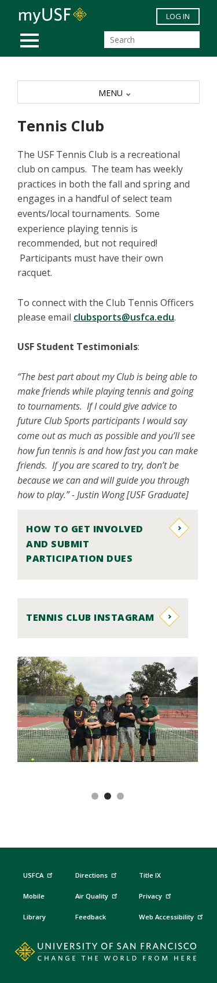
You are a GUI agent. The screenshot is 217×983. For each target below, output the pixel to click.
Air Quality (91, 896)
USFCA (33, 875)
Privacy (150, 896)
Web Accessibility (166, 916)
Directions (91, 875)
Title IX (150, 875)
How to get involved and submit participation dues (85, 543)
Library (34, 916)
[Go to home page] (108, 954)
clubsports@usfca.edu (123, 317)
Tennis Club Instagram (90, 617)
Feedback (90, 916)
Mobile (34, 896)
